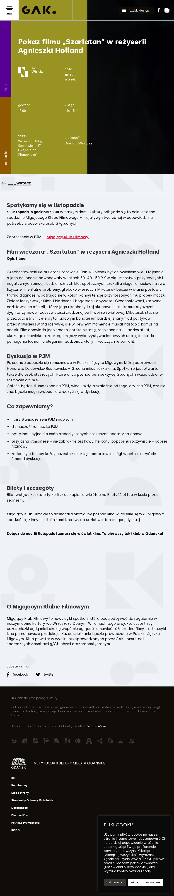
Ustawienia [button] (114, 882)
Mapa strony (20, 793)
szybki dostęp (139, 10)
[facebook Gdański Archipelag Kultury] (159, 9)
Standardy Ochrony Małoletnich (33, 800)
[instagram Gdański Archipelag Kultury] (166, 9)
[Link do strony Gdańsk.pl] (18, 763)
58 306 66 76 (96, 726)
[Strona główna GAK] (39, 10)
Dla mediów (19, 815)
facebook (20, 675)
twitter (49, 675)
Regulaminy (19, 785)
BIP (13, 778)
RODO (15, 830)
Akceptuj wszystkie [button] (145, 882)
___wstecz (19, 183)
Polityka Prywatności (25, 822)
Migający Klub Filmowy (68, 237)
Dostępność (19, 807)
